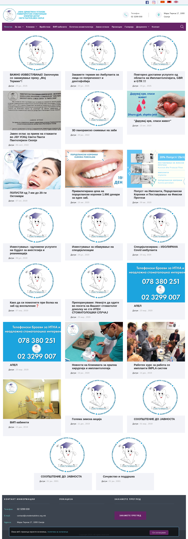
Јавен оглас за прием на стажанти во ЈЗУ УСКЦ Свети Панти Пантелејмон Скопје (33, 137)
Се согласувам (159, 532)
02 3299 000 (136, 17)
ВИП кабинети (19, 422)
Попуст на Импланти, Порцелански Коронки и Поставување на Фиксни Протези (158, 194)
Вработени (45, 27)
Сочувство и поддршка (119, 476)
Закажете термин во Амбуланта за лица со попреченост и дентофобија (95, 78)
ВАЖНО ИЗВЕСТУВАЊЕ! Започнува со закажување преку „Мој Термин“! (34, 78)
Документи (141, 27)
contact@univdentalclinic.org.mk (31, 516)
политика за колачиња (57, 532)
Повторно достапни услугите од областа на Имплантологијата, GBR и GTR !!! (158, 78)
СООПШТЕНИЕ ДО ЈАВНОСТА (154, 419)
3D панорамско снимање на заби (94, 130)
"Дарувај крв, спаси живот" (152, 120)
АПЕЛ (137, 305)
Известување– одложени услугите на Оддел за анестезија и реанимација (33, 250)
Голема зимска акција (87, 419)
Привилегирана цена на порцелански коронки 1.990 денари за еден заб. (96, 194)
